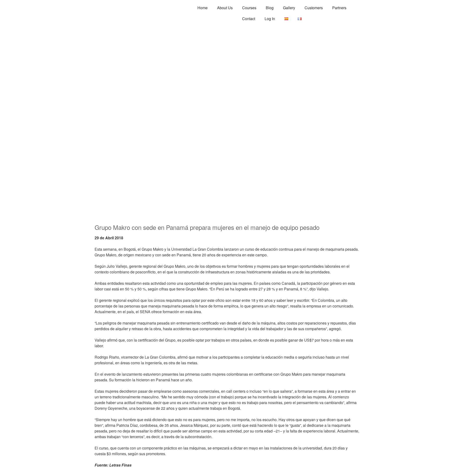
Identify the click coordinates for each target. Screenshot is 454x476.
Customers (314, 7)
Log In (270, 18)
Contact (248, 18)
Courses (249, 7)
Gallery (289, 7)
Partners (339, 7)
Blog (270, 7)
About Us (225, 7)
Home (202, 7)
